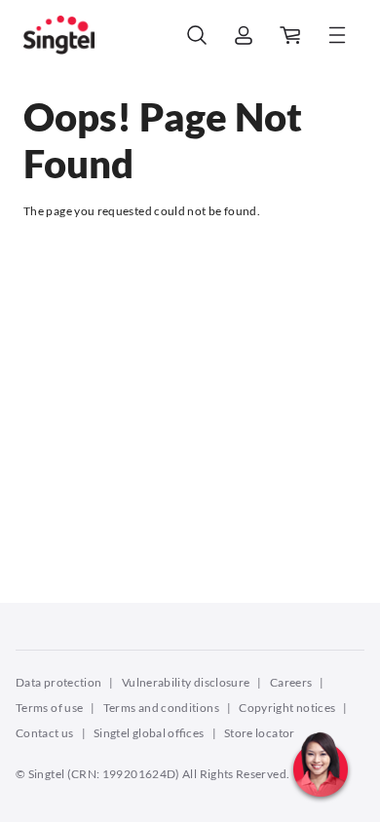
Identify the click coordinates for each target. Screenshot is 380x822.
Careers (291, 682)
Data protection (58, 682)
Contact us (45, 733)
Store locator (259, 733)
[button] (320, 807)
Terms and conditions (161, 707)
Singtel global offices (149, 733)
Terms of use (49, 707)
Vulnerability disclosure (186, 682)
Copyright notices (287, 707)
